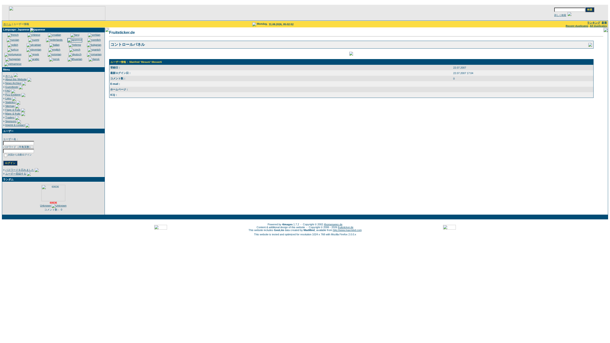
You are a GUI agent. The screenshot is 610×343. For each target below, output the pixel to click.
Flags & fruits (12, 109)
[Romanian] (94, 54)
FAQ (7, 90)
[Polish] (13, 44)
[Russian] (13, 39)
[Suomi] (33, 39)
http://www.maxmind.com (347, 230)
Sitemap (10, 106)
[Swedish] (94, 39)
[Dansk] (94, 59)
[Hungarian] (12, 59)
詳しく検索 (560, 15)
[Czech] (74, 49)
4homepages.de (333, 224)
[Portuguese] (13, 54)
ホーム (7, 24)
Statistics (10, 102)
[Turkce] (13, 49)
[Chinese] (33, 34)
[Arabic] (33, 59)
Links (8, 98)
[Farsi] (75, 34)
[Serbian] (94, 34)
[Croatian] (54, 34)
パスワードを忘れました (19, 169)
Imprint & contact (15, 125)
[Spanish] (94, 49)
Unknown (45, 205)
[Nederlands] (54, 39)
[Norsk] (54, 59)
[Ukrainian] (34, 44)
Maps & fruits (12, 113)
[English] (54, 49)
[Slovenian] (33, 49)
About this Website (16, 79)
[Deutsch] (74, 54)
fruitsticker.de (345, 227)
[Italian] (54, 44)
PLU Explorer (13, 94)
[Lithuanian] (75, 59)
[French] (13, 34)
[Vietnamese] (12, 63)
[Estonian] (54, 54)
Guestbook (11, 87)
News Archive (13, 83)
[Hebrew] (75, 44)
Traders (10, 117)
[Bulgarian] (94, 44)
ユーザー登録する (15, 173)
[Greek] (34, 54)
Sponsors (10, 121)
